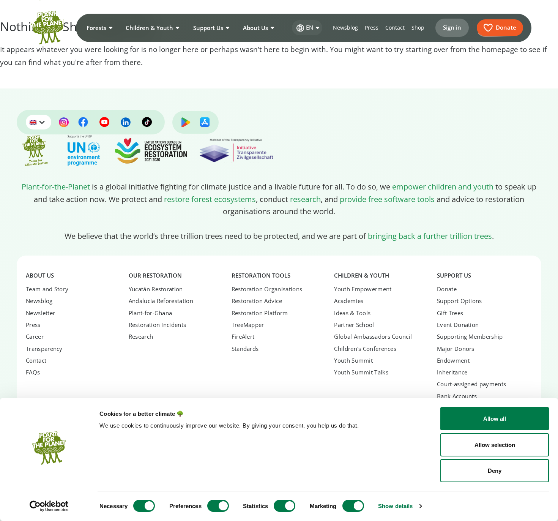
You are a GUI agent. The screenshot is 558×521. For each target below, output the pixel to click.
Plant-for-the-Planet (56, 186)
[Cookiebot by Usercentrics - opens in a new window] (49, 506)
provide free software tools (387, 199)
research (305, 199)
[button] (99, 27)
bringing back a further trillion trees (430, 236)
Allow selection (494, 445)
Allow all (494, 418)
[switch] (218, 506)
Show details (395, 506)
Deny (494, 470)
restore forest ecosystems (210, 199)
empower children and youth (442, 186)
